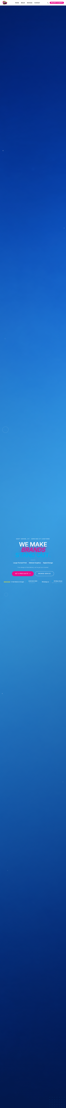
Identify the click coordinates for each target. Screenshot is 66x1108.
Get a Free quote (21, 573)
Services (29, 3)
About (23, 3)
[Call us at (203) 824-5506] (48, 2)
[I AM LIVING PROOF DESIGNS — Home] (5, 3)
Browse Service (44, 573)
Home (17, 3)
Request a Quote (57, 3)
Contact (37, 3)
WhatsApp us (45, 581)
